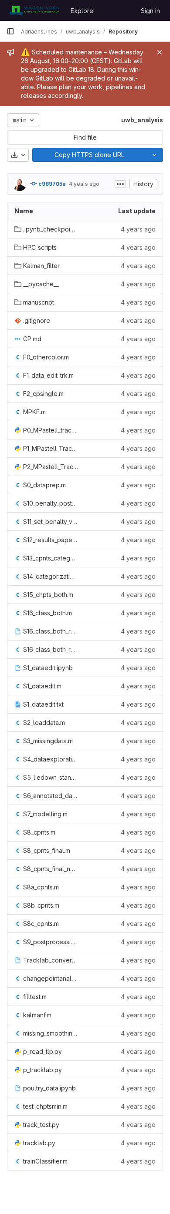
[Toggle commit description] (120, 184)
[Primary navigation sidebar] (10, 31)
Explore (82, 10)
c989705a (51, 184)
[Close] (159, 52)
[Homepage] (34, 10)
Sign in (150, 10)
